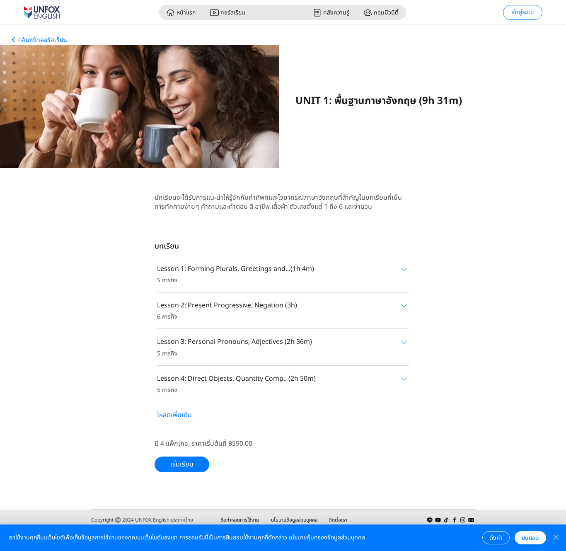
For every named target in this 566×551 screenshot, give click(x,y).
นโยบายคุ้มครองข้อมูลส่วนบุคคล (327, 537)
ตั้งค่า (496, 538)
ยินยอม (530, 538)
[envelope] (471, 520)
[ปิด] (556, 537)
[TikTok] (446, 520)
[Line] (429, 520)
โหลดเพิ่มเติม (174, 415)
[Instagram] (463, 520)
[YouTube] (438, 520)
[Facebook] (454, 520)
